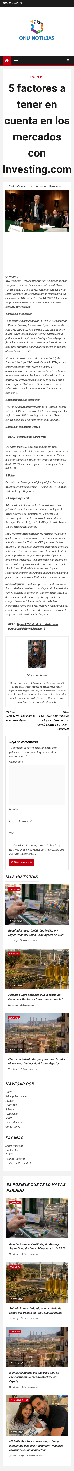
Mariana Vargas (18, 185)
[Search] (68, 60)
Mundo (9, 1100)
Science (9, 1109)
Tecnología (11, 1113)
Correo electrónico (20, 821)
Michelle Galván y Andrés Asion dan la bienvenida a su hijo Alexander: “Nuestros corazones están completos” (36, 1446)
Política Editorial (15, 1158)
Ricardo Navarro (29, 940)
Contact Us (11, 1150)
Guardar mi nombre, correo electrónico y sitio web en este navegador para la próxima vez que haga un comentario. (36, 849)
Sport (8, 1117)
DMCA (9, 1154)
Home (8, 1091)
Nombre (14, 809)
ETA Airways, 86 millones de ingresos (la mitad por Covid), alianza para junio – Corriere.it (53, 720)
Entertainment (13, 1122)
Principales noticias (16, 1096)
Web (11, 833)
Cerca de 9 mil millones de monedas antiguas (20, 716)
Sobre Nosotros (14, 1145)
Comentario (17, 761)
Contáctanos (12, 1126)
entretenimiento (19, 1400)
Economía (36, 77)
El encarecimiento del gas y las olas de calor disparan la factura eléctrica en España (34, 1377)
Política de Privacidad (18, 1163)
